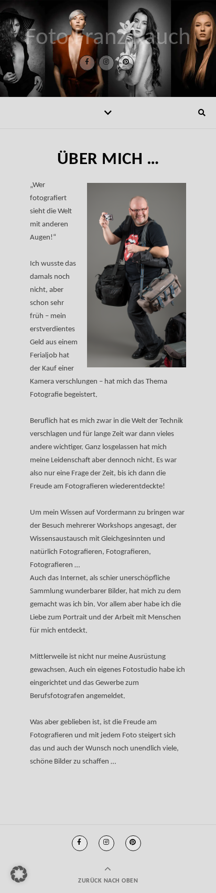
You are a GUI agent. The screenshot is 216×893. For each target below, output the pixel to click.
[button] (19, 874)
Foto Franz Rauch (108, 38)
